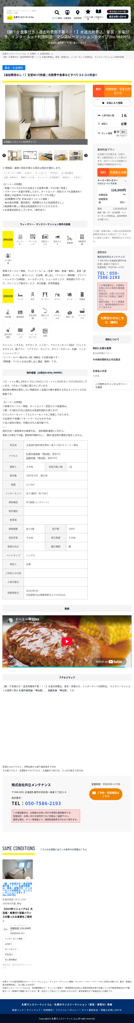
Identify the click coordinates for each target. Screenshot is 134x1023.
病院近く (66, 177)
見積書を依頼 (118, 172)
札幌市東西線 (33, 453)
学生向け (54, 173)
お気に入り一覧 (119, 11)
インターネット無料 (12, 173)
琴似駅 (46, 453)
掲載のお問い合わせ (111, 1010)
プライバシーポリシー (67, 1010)
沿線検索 (67, 18)
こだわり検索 (88, 18)
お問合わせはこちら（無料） (112, 320)
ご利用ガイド (98, 18)
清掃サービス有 (27, 177)
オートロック (41, 173)
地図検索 (78, 18)
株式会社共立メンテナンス (111, 256)
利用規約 (48, 1010)
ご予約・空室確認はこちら (108, 794)
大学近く (78, 177)
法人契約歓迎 (67, 173)
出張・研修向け (10, 177)
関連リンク (18, 1010)
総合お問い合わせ (117, 16)
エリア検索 (57, 18)
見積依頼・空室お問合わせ (117, 91)
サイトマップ (34, 1010)
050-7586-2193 (108, 275)
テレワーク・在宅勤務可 (48, 177)
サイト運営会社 (90, 1010)
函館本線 (30, 457)
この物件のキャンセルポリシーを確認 (111, 385)
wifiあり (28, 173)
